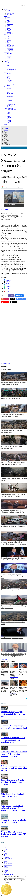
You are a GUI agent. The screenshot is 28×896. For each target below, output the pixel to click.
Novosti (5, 16)
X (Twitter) (8, 281)
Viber (7, 283)
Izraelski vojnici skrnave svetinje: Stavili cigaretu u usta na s (12, 415)
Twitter (5, 871)
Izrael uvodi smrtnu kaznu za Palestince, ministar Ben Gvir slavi (13, 511)
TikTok (14, 302)
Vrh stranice (5, 845)
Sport (5, 34)
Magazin (6, 86)
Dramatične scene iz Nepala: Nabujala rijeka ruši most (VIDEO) (12, 782)
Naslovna (6, 9)
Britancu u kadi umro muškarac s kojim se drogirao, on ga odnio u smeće (14, 768)
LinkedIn (8, 288)
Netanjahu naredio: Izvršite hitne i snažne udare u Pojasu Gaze (13, 559)
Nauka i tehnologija (8, 108)
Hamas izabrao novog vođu (10, 398)
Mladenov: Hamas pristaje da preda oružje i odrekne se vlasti (13, 383)
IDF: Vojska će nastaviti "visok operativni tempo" (12, 447)
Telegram (8, 285)
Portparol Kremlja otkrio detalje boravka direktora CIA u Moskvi (13, 834)
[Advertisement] (14, 320)
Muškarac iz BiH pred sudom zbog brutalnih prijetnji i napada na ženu (13, 740)
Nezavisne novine (5, 209)
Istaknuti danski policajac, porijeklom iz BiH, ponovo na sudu (13, 714)
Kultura (5, 61)
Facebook (8, 280)
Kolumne (6, 143)
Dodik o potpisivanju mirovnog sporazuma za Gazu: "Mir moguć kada (12, 576)
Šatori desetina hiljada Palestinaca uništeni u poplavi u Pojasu (13, 495)
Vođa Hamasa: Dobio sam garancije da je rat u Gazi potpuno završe (13, 655)
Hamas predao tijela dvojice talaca (13, 590)
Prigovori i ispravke (5, 363)
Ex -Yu (5, 136)
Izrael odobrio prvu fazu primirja (12, 638)
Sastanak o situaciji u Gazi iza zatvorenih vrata (11, 431)
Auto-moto (6, 98)
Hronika (5, 139)
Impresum (6, 867)
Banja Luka (6, 140)
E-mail (7, 291)
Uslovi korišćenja (8, 865)
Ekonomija (6, 52)
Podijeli (4, 277)
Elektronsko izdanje (8, 874)
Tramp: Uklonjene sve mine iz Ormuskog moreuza (13, 821)
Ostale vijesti (4, 659)
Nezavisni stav (7, 144)
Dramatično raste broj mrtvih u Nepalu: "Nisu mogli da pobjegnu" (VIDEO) (14, 754)
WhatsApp (8, 286)
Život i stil (6, 72)
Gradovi (5, 132)
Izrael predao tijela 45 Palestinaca (13, 526)
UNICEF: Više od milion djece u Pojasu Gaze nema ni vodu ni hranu (13, 543)
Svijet (5, 138)
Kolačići (6, 866)
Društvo (5, 134)
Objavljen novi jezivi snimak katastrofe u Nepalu (12, 795)
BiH (5, 131)
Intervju (5, 142)
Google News (21, 298)
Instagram (6, 298)
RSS (5, 873)
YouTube (6, 302)
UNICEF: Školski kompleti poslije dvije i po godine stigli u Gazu (13, 463)
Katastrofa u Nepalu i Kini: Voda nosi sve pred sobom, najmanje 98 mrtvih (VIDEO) (13, 808)
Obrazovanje (7, 135)
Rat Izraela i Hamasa (6, 369)
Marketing (6, 862)
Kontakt (5, 861)
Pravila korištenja (8, 863)
